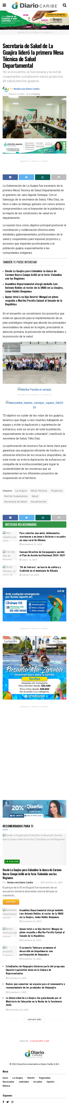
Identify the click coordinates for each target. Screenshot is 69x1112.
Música (6, 1085)
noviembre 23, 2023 (31, 544)
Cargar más (34, 1019)
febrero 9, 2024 (16, 94)
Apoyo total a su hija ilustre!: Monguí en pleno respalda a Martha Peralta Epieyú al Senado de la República (33, 300)
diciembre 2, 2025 (17, 992)
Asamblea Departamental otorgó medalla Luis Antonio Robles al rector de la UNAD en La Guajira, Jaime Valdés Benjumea (34, 287)
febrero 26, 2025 (30, 575)
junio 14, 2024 (29, 559)
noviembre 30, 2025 (18, 1009)
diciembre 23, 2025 (52, 882)
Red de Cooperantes (16, 496)
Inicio (5, 1078)
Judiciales (24, 1081)
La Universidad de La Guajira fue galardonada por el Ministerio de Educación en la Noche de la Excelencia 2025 (34, 1001)
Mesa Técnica (39, 490)
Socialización (39, 501)
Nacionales (8, 1081)
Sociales (37, 1081)
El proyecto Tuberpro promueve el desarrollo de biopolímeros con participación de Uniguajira (37, 951)
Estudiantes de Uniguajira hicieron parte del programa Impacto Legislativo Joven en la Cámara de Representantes (35, 969)
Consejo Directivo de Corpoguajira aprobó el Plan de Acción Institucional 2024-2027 (42, 553)
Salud (35, 496)
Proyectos (57, 490)
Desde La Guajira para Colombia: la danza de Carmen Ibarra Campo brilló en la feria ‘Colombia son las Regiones (33, 274)
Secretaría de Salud (15, 501)
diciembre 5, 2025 (17, 978)
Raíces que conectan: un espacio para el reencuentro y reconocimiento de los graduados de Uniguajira (35, 985)
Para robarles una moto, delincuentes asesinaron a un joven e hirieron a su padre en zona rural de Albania (42, 536)
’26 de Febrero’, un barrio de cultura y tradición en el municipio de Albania (40, 568)
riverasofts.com (39, 1041)
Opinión (50, 1081)
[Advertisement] (34, 756)
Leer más (11, 901)
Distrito (31, 1078)
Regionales (44, 1078)
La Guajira (34, 94)
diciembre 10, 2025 (31, 959)
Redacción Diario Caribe (27, 89)
